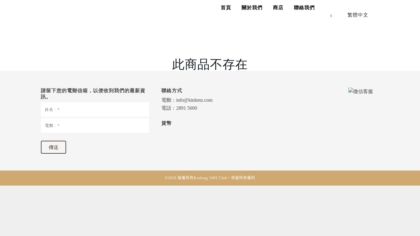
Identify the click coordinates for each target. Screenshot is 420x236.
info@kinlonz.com (194, 100)
